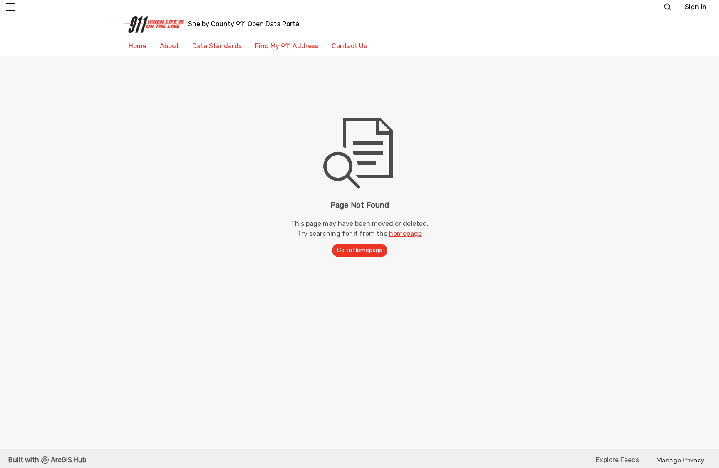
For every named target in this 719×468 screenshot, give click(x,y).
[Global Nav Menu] (10, 7)
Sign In (696, 7)
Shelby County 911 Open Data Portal (244, 24)
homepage (405, 234)
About (169, 46)
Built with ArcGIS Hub (47, 460)
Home (137, 46)
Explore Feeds (617, 460)
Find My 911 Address (286, 46)
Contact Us (349, 46)
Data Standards (217, 46)
